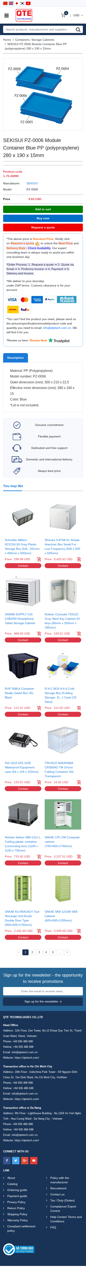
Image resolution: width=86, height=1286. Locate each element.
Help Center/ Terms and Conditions (66, 1219)
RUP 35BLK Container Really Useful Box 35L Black (19, 693)
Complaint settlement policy (21, 1228)
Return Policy (16, 1208)
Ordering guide (17, 1190)
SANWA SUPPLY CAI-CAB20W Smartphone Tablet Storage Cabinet (20, 619)
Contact (23, 565)
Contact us (57, 1194)
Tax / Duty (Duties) (62, 1200)
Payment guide (17, 1196)
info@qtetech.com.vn (25, 1052)
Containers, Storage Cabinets (34, 39)
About (11, 1178)
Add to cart (43, 209)
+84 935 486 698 (23, 1041)
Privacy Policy (16, 1202)
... (60, 952)
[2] (67, 952)
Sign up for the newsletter (41, 1001)
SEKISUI (32, 183)
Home (7, 39)
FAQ (53, 1227)
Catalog (12, 1184)
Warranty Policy (17, 1220)
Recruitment (58, 1188)
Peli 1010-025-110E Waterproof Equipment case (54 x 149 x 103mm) (22, 767)
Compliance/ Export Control (63, 1209)
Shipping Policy (17, 1214)
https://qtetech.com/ (27, 1057)
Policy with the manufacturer (59, 1180)
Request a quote (43, 227)
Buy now (43, 218)
